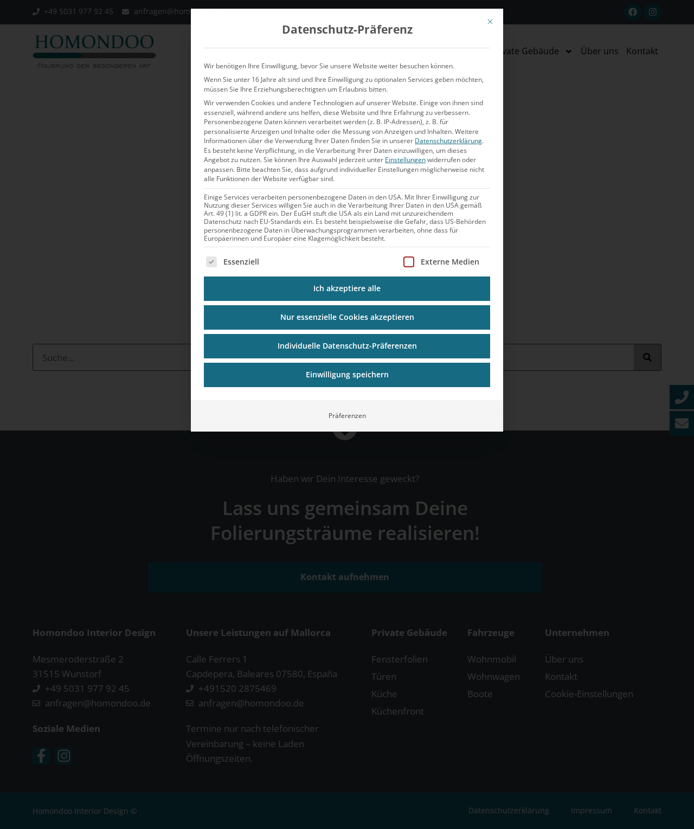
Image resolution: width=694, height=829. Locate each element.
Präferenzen (347, 415)
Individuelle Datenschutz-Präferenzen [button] (347, 346)
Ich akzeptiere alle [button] (347, 288)
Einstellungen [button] (405, 159)
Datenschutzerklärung (448, 140)
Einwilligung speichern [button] (347, 374)
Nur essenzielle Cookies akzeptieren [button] (347, 317)
